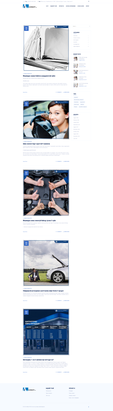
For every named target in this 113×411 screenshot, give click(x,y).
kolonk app (76, 104)
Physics (75, 106)
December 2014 (76, 136)
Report (87, 6)
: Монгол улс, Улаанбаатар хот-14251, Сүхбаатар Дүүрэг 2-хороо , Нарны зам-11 (56, 1)
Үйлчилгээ (61, 6)
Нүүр (47, 6)
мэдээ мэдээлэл (28, 73)
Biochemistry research (78, 99)
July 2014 (75, 138)
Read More (25, 92)
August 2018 (75, 117)
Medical (82, 104)
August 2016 (75, 133)
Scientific (75, 42)
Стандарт (71, 390)
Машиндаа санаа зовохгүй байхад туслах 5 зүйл (39, 221)
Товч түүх (48, 395)
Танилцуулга (48, 390)
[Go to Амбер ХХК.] (80, 15)
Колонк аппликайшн (71, 6)
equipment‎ (82, 102)
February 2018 (76, 120)
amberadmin (66, 92)
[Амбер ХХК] (30, 6)
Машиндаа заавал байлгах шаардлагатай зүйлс (39, 76)
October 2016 (76, 131)
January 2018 (76, 122)
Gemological (75, 39)
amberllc (76, 97)
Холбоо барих (81, 6)
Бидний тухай (53, 6)
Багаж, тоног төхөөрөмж (74, 397)
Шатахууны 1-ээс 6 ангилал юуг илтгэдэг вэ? (38, 360)
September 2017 (76, 124)
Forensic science (76, 37)
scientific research (83, 106)
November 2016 (76, 129)
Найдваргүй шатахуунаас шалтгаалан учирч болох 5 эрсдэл (43, 291)
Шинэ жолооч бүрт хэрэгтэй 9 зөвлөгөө (36, 144)
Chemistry (75, 35)
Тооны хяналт (72, 393)
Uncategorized (76, 44)
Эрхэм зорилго (49, 393)
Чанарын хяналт (72, 395)
